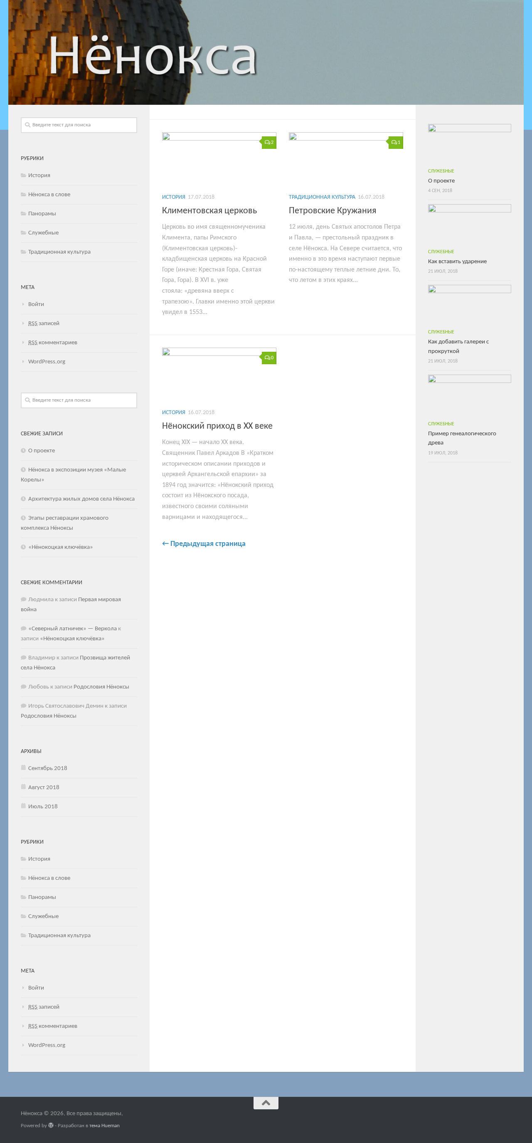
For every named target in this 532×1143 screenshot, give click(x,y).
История (173, 197)
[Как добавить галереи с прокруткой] (469, 304)
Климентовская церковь (209, 211)
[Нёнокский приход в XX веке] (219, 375)
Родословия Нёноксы (101, 687)
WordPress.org (46, 362)
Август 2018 (43, 788)
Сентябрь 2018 (47, 768)
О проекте (41, 451)
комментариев (52, 343)
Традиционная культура (322, 197)
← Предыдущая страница (204, 544)
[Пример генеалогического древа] (469, 395)
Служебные (43, 233)
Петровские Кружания (332, 211)
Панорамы (42, 214)
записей (43, 324)
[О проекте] (469, 143)
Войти (36, 304)
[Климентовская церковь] (219, 159)
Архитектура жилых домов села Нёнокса (81, 499)
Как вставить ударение (457, 262)
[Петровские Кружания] (346, 159)
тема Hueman (104, 1125)
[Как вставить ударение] (469, 223)
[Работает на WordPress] (51, 1125)
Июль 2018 (43, 807)
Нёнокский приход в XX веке (217, 426)
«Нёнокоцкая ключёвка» (60, 547)
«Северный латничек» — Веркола (72, 629)
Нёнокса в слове (49, 195)
